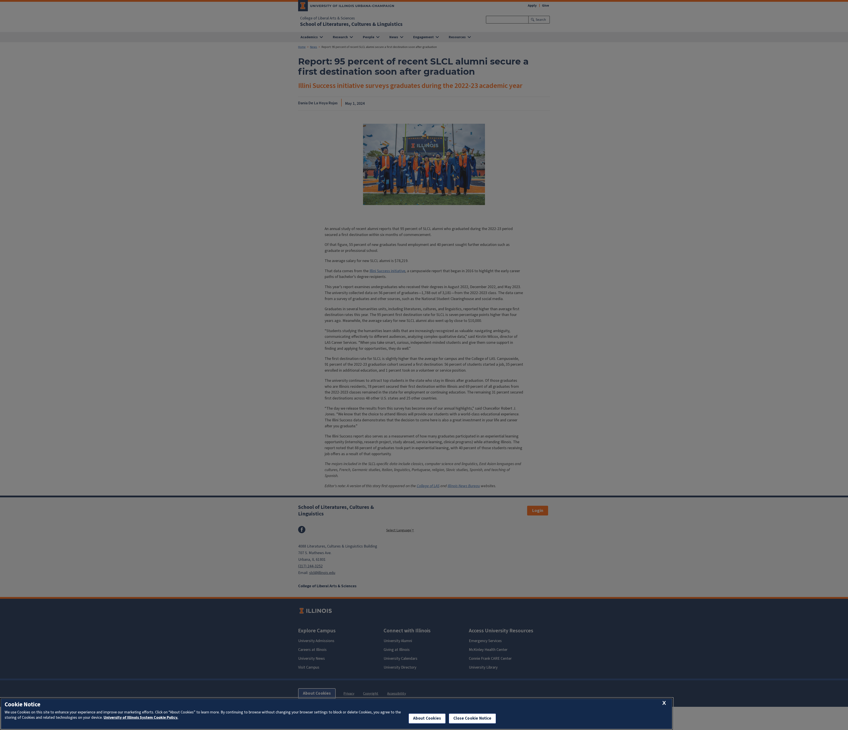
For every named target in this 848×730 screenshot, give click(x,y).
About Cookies (427, 718)
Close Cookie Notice (472, 718)
